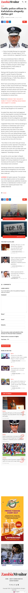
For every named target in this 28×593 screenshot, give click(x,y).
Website (3, 325)
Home (6, 579)
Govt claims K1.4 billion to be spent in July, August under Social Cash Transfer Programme (18, 383)
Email (3, 319)
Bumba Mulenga (16, 360)
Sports (4, 457)
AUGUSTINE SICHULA (17, 251)
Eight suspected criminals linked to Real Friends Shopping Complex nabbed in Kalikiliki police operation (18, 261)
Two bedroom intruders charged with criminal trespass (18, 370)
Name (3, 314)
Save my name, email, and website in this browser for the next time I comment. (12, 333)
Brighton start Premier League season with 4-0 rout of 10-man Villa (14, 460)
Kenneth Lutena (10, 17)
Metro (4, 192)
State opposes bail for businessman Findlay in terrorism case (17, 273)
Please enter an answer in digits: (10, 336)
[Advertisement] (14, 479)
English (17, 591)
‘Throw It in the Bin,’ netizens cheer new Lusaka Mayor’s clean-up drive (19, 357)
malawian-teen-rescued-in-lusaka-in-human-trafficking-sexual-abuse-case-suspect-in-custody (13, 100)
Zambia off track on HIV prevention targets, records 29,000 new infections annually (18, 247)
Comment (3, 295)
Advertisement (14, 580)
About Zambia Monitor (16, 579)
